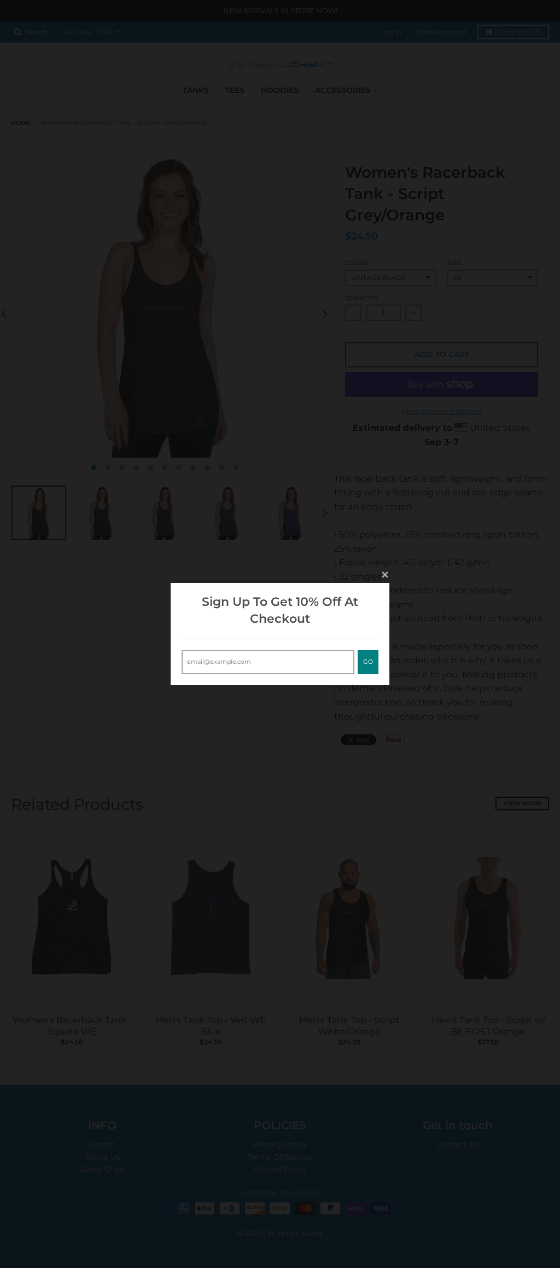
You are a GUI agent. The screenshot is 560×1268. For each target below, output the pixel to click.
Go (368, 661)
